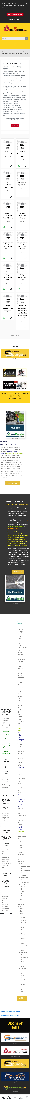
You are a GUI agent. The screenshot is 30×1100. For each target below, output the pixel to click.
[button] (15, 14)
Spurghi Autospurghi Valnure (22, 215)
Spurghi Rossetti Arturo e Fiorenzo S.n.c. (8, 184)
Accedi (21, 1098)
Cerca (9, 1098)
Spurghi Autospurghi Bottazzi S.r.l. (8, 153)
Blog (27, 1098)
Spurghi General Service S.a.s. (22, 153)
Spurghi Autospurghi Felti (8, 277)
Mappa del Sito (5, 1015)
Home (3, 1098)
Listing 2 (16, 1015)
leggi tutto (8, 159)
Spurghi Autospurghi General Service (8, 215)
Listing (11, 1015)
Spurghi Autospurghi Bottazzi (22, 246)
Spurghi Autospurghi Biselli (22, 277)
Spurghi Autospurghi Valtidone (8, 246)
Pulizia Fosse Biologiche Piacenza (10, 1011)
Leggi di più (15, 125)
